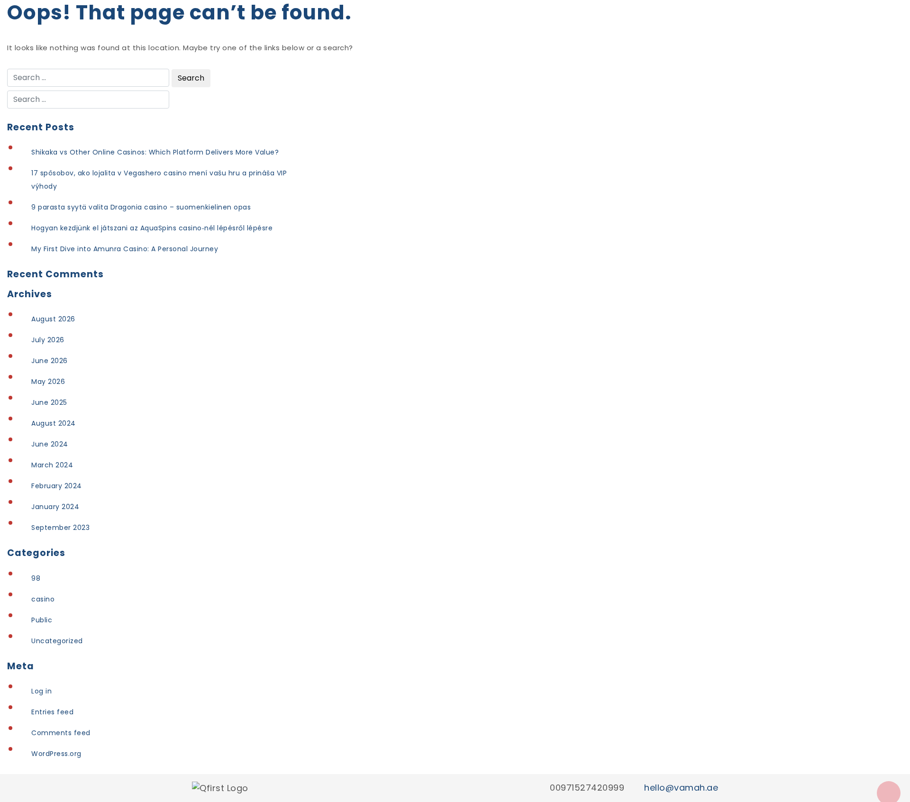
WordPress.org (56, 753)
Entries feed (52, 712)
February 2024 (56, 486)
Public (41, 620)
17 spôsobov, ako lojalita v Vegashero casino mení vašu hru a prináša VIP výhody (159, 179)
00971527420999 (587, 787)
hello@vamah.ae (681, 787)
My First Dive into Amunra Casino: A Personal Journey (124, 249)
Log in (41, 691)
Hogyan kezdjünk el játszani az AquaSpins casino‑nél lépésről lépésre (152, 228)
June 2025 (49, 402)
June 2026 (49, 360)
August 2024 (53, 423)
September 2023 (60, 527)
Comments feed (61, 733)
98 (35, 578)
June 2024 (49, 444)
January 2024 (55, 506)
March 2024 (52, 465)
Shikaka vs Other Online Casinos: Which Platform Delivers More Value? (155, 152)
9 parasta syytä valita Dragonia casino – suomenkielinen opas (141, 207)
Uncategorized (57, 641)
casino (43, 599)
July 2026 (47, 340)
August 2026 (53, 319)
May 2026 (48, 381)
